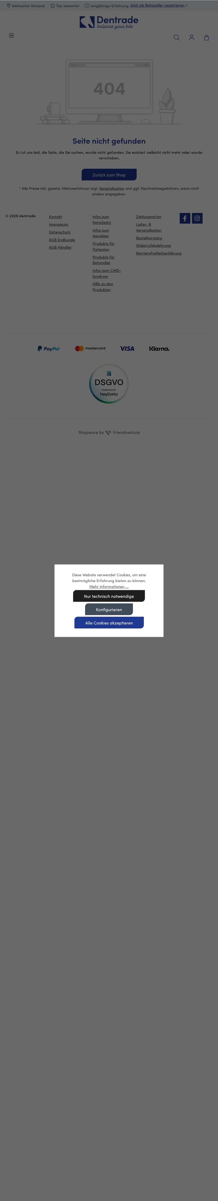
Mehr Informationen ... (109, 586)
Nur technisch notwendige (109, 596)
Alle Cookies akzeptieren (109, 623)
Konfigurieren (109, 609)
